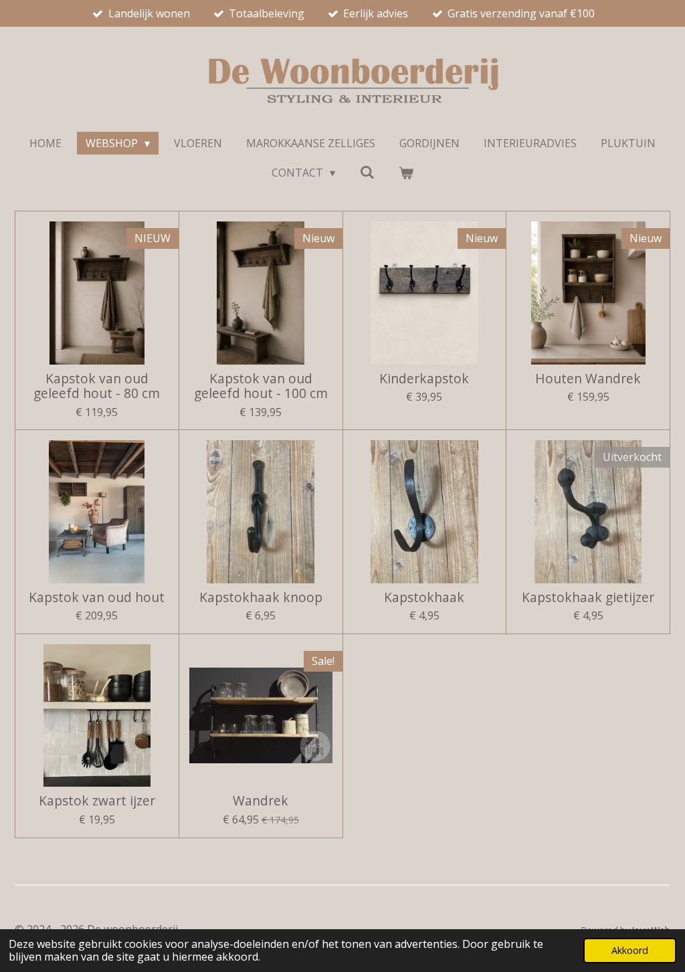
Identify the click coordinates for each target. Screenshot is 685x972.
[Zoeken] (367, 172)
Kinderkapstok (424, 378)
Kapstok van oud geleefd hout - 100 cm (261, 386)
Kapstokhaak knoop (260, 597)
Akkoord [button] (629, 950)
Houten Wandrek (588, 378)
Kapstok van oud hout (97, 597)
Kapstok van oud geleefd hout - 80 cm (96, 386)
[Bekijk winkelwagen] (406, 172)
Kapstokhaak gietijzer (588, 597)
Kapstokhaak (424, 597)
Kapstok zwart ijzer (97, 800)
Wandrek (260, 800)
